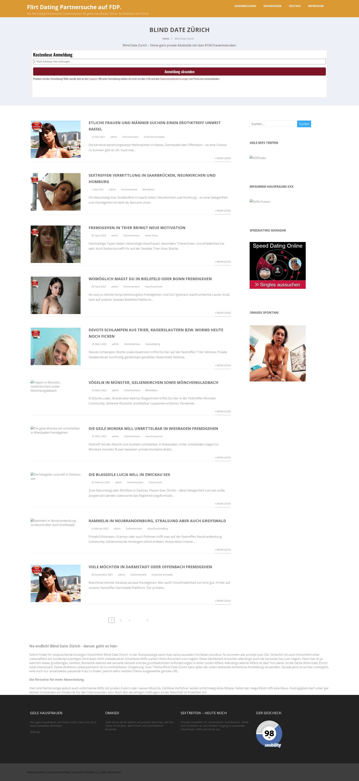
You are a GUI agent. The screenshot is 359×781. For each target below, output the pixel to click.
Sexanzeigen (272, 6)
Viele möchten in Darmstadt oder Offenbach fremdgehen (150, 566)
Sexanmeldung (245, 6)
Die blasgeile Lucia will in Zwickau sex (129, 474)
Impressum (315, 6)
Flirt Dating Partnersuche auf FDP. (74, 7)
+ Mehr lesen (223, 158)
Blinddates (148, 189)
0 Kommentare (130, 136)
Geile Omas (151, 235)
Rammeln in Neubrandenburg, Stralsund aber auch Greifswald (157, 520)
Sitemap (35, 732)
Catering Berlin (36, 772)
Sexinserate (155, 482)
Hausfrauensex (153, 286)
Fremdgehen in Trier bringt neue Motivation (137, 227)
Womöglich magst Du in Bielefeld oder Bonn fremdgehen (150, 278)
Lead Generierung (58, 772)
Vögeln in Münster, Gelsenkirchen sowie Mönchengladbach (153, 382)
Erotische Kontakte (154, 136)
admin (113, 136)
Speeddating (152, 344)
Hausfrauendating (157, 528)
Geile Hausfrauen (110, 772)
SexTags (295, 6)
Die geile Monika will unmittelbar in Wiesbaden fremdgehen (153, 428)
